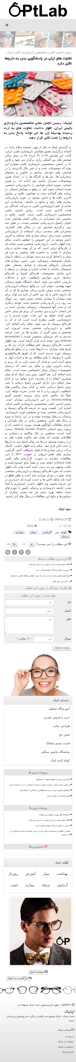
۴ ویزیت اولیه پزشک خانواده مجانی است (52, 570)
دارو (57, 277)
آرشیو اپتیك (67, 1052)
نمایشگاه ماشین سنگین (55, 751)
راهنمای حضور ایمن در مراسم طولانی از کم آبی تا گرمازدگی (45, 790)
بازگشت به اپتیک (18, 978)
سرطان (28, 450)
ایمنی (14, 885)
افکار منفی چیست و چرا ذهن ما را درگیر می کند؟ (49, 564)
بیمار (33, 532)
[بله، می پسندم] (31, 544)
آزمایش (62, 885)
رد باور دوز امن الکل (61, 581)
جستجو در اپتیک (65, 1047)
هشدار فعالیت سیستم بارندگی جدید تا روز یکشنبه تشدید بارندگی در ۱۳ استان (40, 833)
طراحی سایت (61, 726)
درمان (44, 235)
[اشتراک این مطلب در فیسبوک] (21, 552)
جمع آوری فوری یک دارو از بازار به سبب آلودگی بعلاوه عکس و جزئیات (40, 576)
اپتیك (61, 508)
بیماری (20, 532)
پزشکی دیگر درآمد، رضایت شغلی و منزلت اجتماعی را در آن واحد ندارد (39, 785)
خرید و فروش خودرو (57, 717)
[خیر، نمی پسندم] (14, 544)
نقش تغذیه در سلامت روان (58, 796)
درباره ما (69, 1036)
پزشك (65, 536)
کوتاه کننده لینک (60, 760)
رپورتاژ (13, 873)
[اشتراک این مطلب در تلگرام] (28, 552)
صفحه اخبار (37, 971)
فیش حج (64, 734)
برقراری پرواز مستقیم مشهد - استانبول (53, 779)
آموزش (30, 873)
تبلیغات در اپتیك (65, 1041)
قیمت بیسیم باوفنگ (58, 743)
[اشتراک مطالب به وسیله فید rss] (8, 552)
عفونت (27, 454)
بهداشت (62, 873)
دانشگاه (27, 281)
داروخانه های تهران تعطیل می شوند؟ (54, 815)
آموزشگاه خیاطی (59, 708)
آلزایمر (47, 532)
